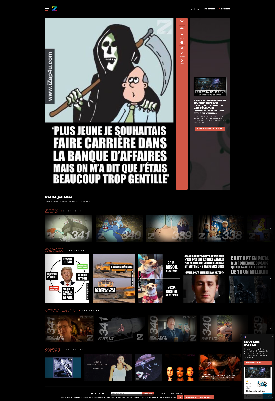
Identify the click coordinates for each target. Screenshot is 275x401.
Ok (180, 397)
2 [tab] (63, 211)
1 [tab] (61, 211)
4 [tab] (68, 211)
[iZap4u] (54, 8)
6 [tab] (73, 211)
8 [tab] (78, 211)
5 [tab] (70, 211)
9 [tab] (80, 211)
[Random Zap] (191, 9)
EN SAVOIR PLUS (254, 363)
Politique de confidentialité (199, 397)
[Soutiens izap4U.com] (194, 9)
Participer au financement (211, 129)
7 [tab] (75, 211)
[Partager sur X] (182, 48)
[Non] (272, 397)
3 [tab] (66, 211)
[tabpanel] (68, 228)
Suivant (182, 63)
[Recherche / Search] (198, 9)
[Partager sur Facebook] (182, 42)
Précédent (182, 56)
